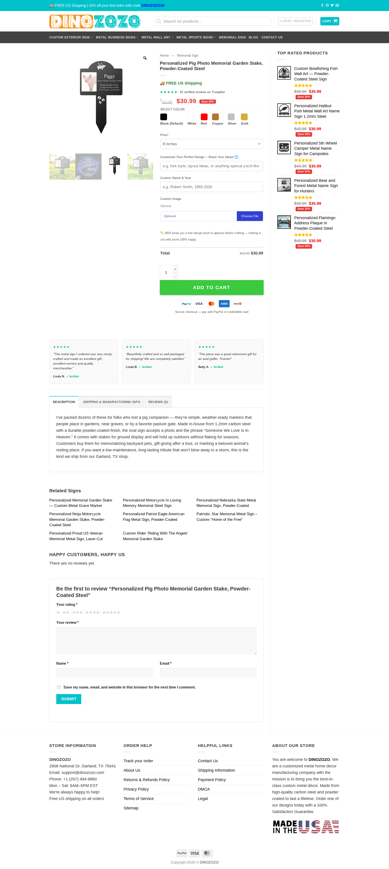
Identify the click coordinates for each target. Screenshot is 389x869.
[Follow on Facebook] (322, 5)
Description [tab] (64, 402)
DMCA (204, 789)
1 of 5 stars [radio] (57, 613)
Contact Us (272, 37)
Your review (67, 622)
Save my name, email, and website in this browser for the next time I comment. (129, 687)
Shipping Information (216, 770)
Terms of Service (139, 798)
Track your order (138, 761)
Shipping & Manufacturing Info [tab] (111, 402)
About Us (132, 770)
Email (166, 663)
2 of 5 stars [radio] (65, 613)
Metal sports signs (194, 37)
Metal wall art (156, 37)
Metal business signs (115, 37)
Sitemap (131, 808)
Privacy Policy (136, 789)
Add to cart (211, 287)
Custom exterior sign (69, 37)
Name (62, 663)
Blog (253, 37)
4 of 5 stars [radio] (92, 613)
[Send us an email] (337, 5)
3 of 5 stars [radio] (77, 613)
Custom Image (170, 199)
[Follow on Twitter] (332, 5)
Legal (203, 798)
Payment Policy (212, 780)
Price (171, 135)
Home (164, 55)
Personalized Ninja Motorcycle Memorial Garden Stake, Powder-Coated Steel (77, 519)
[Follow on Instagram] (327, 5)
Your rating (66, 604)
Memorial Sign (232, 37)
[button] (295, 21)
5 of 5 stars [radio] (110, 613)
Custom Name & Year (175, 178)
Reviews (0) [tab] (158, 402)
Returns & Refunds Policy (147, 780)
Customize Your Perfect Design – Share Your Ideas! (198, 157)
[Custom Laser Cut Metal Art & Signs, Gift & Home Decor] (95, 21)
